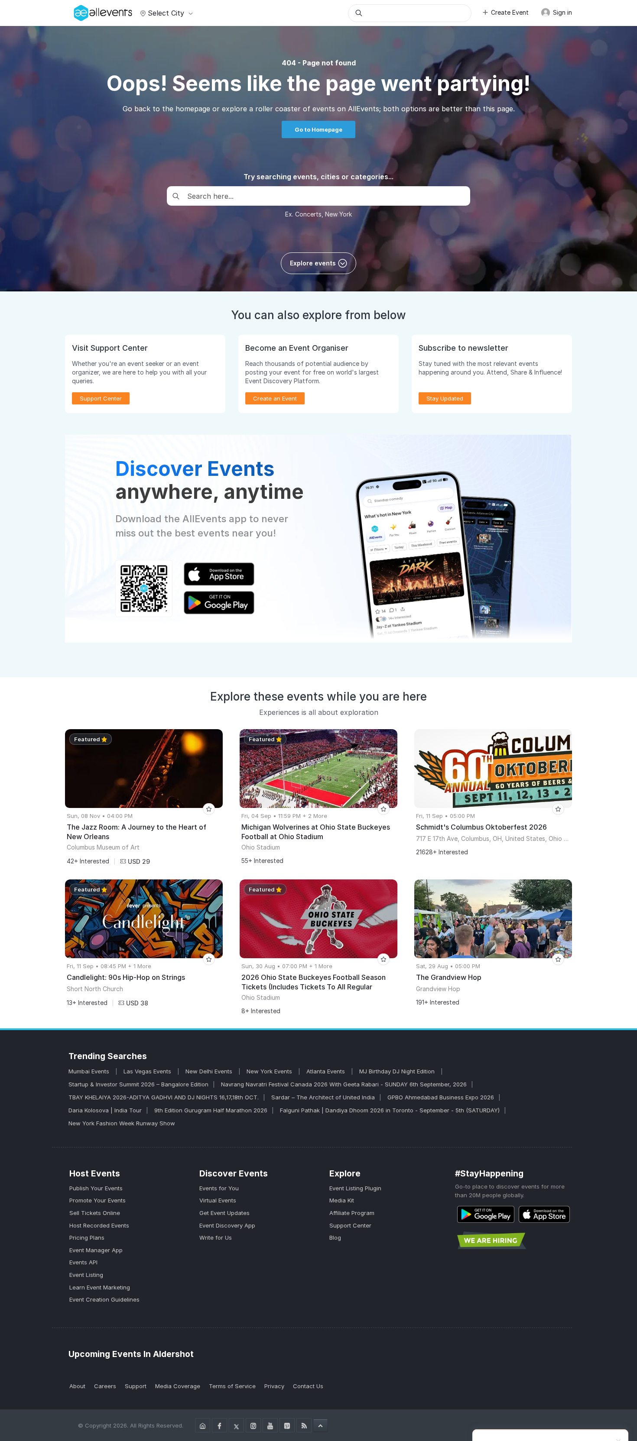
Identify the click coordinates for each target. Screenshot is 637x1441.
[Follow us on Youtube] (270, 1425)
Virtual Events (217, 1200)
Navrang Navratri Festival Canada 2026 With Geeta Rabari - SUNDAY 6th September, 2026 (344, 1084)
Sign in (561, 12)
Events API (83, 1262)
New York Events (270, 1071)
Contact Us (308, 1386)
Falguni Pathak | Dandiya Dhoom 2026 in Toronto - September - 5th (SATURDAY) (390, 1110)
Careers (105, 1386)
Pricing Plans (86, 1237)
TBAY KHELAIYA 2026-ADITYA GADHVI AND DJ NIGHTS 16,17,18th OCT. (163, 1097)
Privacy (274, 1386)
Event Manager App (96, 1250)
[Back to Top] (320, 1425)
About (77, 1386)
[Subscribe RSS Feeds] (304, 1425)
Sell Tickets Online (94, 1212)
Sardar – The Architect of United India (323, 1097)
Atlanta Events (326, 1071)
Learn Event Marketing (99, 1287)
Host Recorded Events (99, 1225)
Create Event (510, 12)
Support (135, 1386)
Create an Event (275, 398)
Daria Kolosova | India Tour (105, 1110)
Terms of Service (232, 1386)
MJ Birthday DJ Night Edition (397, 1071)
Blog (335, 1237)
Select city (166, 13)
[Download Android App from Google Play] (485, 1214)
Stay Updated (444, 398)
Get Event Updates (224, 1212)
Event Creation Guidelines (104, 1299)
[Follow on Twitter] (236, 1425)
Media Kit (341, 1200)
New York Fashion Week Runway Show (121, 1123)
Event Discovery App (227, 1225)
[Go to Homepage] (202, 1425)
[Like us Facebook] (219, 1425)
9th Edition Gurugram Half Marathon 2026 (210, 1110)
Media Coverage (177, 1386)
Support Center (350, 1225)
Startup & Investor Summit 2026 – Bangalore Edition (138, 1084)
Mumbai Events (89, 1071)
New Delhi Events (209, 1071)
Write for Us (215, 1237)
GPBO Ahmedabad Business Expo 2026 (440, 1097)
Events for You (219, 1188)
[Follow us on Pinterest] (287, 1425)
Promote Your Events (97, 1200)
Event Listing (86, 1274)
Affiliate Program (351, 1212)
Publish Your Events (96, 1188)
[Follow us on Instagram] (253, 1425)
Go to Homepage (318, 129)
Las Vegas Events (148, 1071)
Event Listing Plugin (355, 1188)
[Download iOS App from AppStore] (544, 1214)
